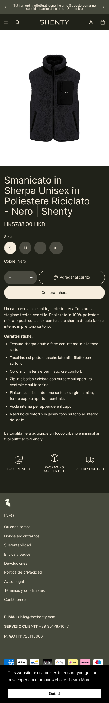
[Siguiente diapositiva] (103, 7)
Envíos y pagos (17, 554)
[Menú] (6, 22)
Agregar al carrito (75, 277)
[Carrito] (102, 22)
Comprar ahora (54, 292)
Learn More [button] (79, 680)
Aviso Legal (14, 581)
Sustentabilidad (17, 545)
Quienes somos (17, 526)
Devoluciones (15, 563)
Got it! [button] (54, 693)
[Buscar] (17, 22)
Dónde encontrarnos (21, 536)
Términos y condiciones (24, 590)
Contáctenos (15, 599)
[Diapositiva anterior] (6, 7)
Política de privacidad (23, 572)
